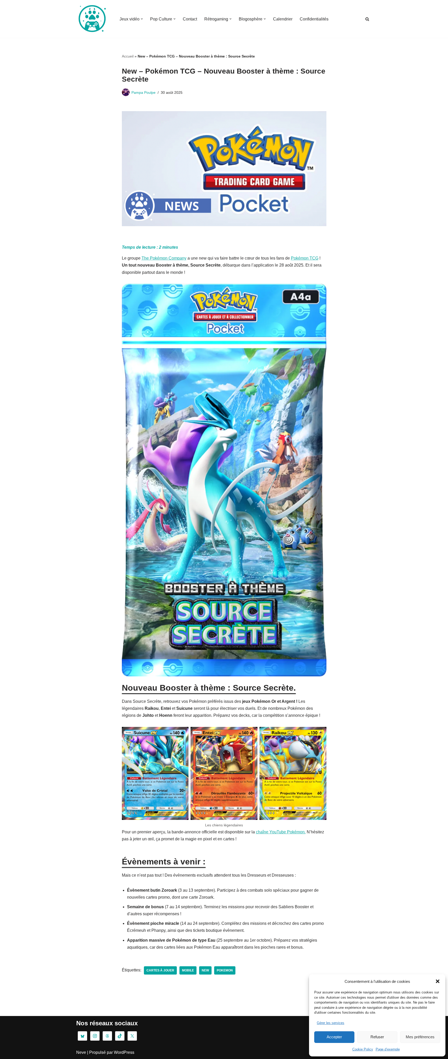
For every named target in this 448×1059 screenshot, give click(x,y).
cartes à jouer (160, 970)
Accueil (128, 56)
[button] (437, 981)
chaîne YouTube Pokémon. (281, 832)
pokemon (225, 970)
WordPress (124, 1052)
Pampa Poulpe (143, 92)
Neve (81, 1052)
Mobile (188, 970)
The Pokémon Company (164, 258)
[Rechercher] (367, 19)
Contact (190, 19)
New (205, 970)
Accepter (334, 1037)
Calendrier (282, 19)
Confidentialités (314, 19)
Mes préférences (420, 1037)
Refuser (377, 1037)
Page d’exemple (388, 1049)
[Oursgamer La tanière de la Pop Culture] (91, 19)
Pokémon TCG (304, 258)
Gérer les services (330, 1023)
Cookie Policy (362, 1049)
